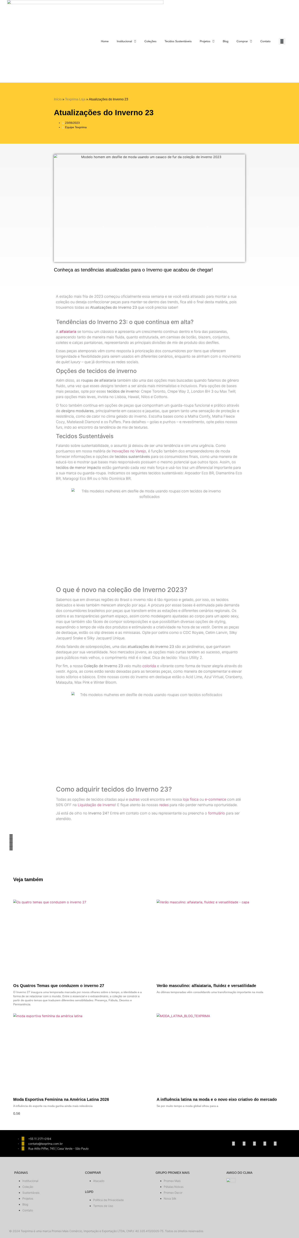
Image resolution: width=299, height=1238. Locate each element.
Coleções (150, 41)
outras (134, 799)
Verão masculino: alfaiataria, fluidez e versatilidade (206, 985)
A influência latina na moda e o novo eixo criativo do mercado (217, 1099)
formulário (216, 813)
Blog (225, 41)
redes (164, 805)
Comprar (242, 41)
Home (105, 41)
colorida (149, 666)
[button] (282, 41)
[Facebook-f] (244, 1143)
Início (58, 99)
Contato (265, 41)
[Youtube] (254, 1143)
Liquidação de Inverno (96, 805)
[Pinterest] (275, 1143)
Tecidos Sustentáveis (178, 41)
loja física (191, 799)
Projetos (205, 41)
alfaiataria (68, 331)
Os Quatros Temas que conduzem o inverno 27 (58, 985)
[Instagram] (233, 1143)
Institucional (124, 41)
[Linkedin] (265, 1143)
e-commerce (215, 799)
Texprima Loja (75, 99)
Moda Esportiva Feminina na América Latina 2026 (61, 1099)
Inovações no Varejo (129, 451)
